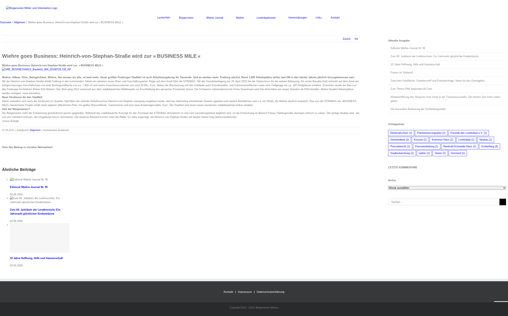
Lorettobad (466, 139)
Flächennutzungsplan (431, 132)
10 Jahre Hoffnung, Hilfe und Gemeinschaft (36, 258)
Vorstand (458, 153)
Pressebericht (400, 146)
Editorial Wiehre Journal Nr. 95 (29, 187)
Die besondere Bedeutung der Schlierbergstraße (418, 109)
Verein (440, 153)
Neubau (485, 139)
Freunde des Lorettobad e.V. (468, 132)
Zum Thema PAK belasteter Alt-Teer (411, 88)
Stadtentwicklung (402, 153)
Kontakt (228, 291)
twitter (424, 153)
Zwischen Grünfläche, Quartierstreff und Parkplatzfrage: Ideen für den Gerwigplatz (438, 80)
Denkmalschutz (401, 132)
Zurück (347, 38)
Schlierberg (489, 146)
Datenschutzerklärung (270, 291)
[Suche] (350, 17)
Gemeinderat (399, 139)
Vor (356, 38)
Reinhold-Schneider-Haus (459, 146)
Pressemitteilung (426, 146)
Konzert (420, 139)
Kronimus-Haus (442, 139)
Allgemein (35, 130)
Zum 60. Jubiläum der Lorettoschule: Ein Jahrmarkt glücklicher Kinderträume (435, 56)
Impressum (245, 291)
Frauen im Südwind (402, 72)
